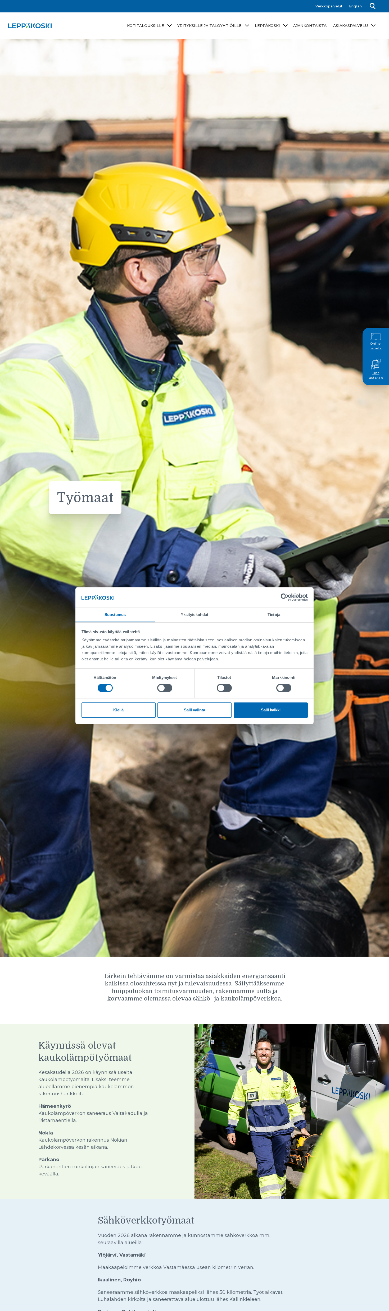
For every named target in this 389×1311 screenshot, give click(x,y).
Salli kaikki (271, 710)
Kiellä (118, 710)
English (355, 6)
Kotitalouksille (145, 25)
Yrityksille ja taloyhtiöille (209, 25)
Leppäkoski (267, 25)
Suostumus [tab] (115, 614)
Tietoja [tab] (274, 614)
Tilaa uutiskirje (376, 375)
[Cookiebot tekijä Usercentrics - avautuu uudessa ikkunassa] (284, 597)
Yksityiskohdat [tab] (194, 614)
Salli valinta (194, 710)
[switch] (164, 688)
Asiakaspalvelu (350, 25)
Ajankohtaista (310, 25)
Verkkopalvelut (328, 6)
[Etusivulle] (30, 25)
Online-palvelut (376, 346)
